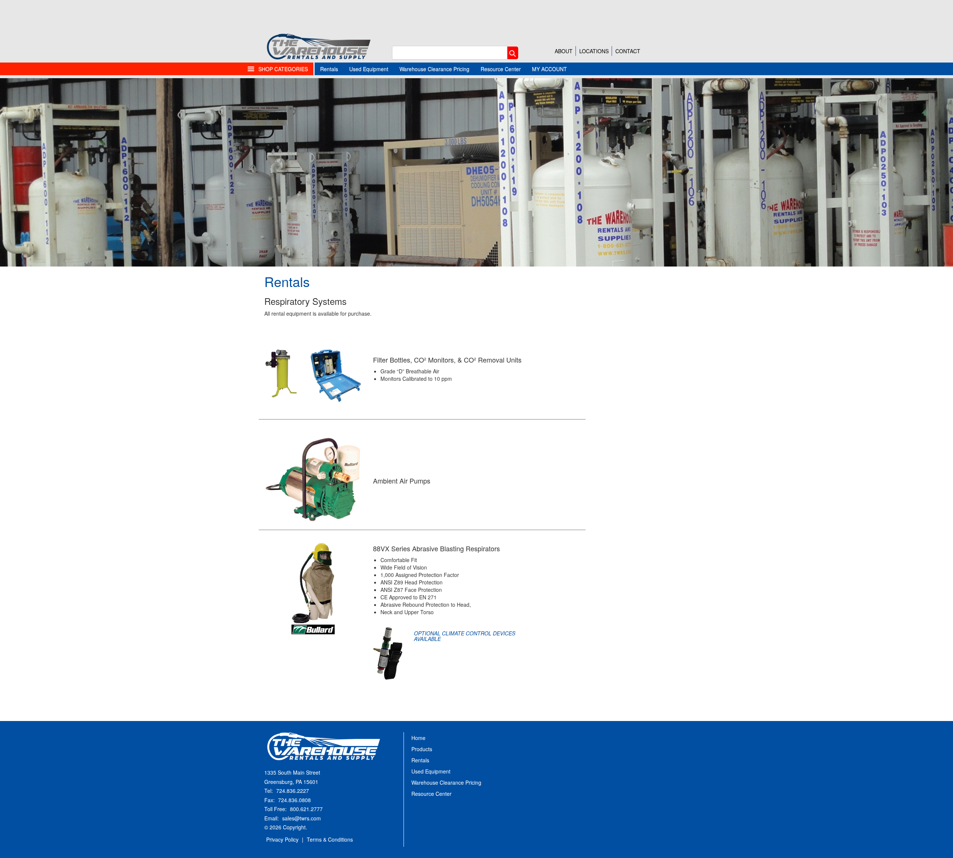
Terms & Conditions (330, 839)
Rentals (329, 69)
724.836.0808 (294, 800)
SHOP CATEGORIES (283, 69)
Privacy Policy (282, 839)
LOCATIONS (594, 51)
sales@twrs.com (301, 818)
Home (418, 737)
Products (421, 749)
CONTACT (627, 51)
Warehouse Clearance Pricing (434, 69)
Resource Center (501, 69)
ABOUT (564, 51)
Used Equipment (368, 69)
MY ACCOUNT (549, 69)
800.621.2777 (306, 809)
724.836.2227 (292, 790)
